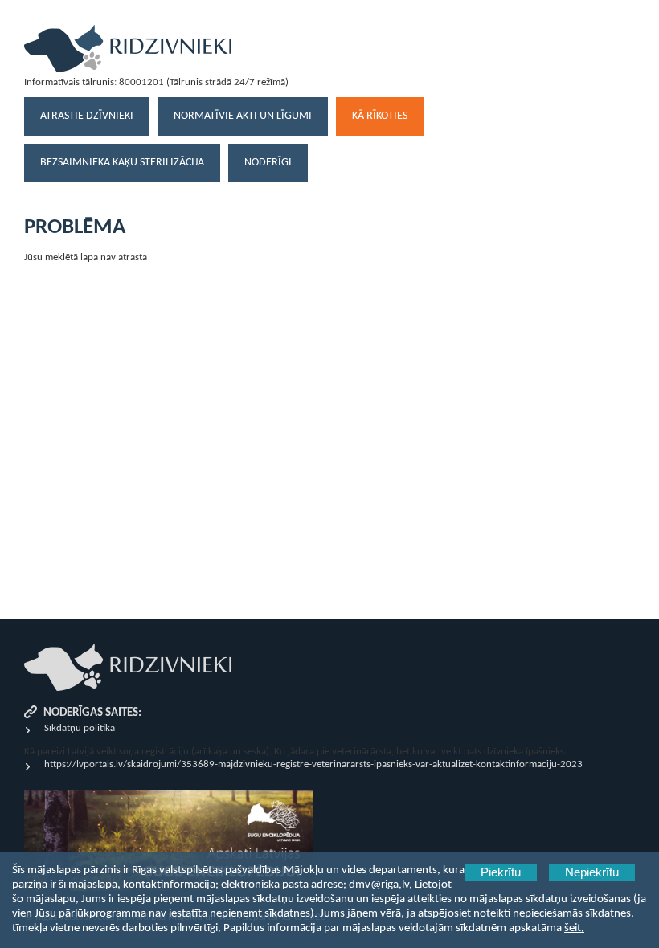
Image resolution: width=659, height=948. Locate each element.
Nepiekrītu (592, 872)
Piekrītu (501, 872)
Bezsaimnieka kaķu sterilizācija (122, 163)
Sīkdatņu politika (79, 728)
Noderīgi (268, 163)
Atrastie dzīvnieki (86, 116)
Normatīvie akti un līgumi (243, 116)
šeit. (574, 928)
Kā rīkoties (379, 116)
